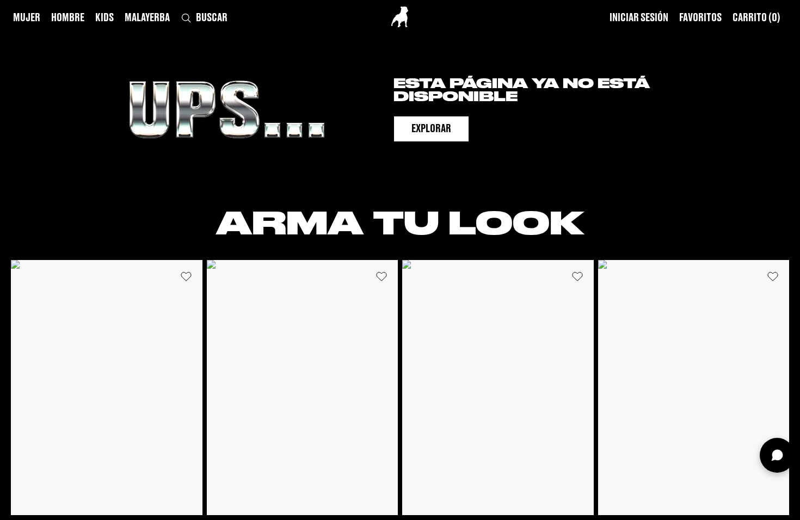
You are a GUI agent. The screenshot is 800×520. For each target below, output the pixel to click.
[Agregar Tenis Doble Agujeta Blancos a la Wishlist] (577, 276)
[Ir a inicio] (400, 17)
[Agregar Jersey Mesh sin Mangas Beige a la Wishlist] (381, 276)
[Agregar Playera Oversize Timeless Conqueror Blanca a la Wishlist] (186, 276)
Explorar (431, 128)
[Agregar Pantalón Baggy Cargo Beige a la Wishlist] (773, 276)
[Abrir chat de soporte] (777, 455)
